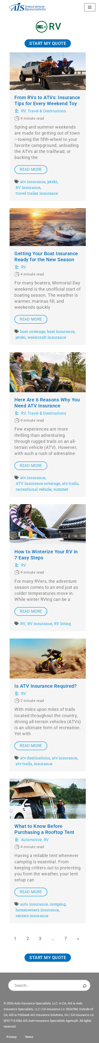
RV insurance (28, 187)
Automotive (31, 839)
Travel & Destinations (47, 111)
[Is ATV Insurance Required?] (48, 658)
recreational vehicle (33, 489)
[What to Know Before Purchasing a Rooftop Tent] (48, 799)
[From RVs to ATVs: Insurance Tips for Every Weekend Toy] (48, 71)
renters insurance (32, 915)
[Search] (84, 985)
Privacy (11, 1037)
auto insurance (34, 903)
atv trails (70, 483)
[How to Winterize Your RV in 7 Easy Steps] (48, 524)
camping (58, 903)
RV (23, 111)
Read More (31, 169)
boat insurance (60, 331)
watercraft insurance (46, 337)
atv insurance (32, 181)
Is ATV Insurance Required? (45, 686)
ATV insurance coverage (38, 483)
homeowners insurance (37, 909)
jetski (52, 181)
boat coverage (32, 331)
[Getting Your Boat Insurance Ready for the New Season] (48, 227)
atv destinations (35, 757)
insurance (43, 763)
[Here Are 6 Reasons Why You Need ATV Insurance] (48, 372)
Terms (29, 1037)
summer (60, 489)
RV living (62, 623)
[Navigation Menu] (89, 7)
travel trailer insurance (37, 193)
